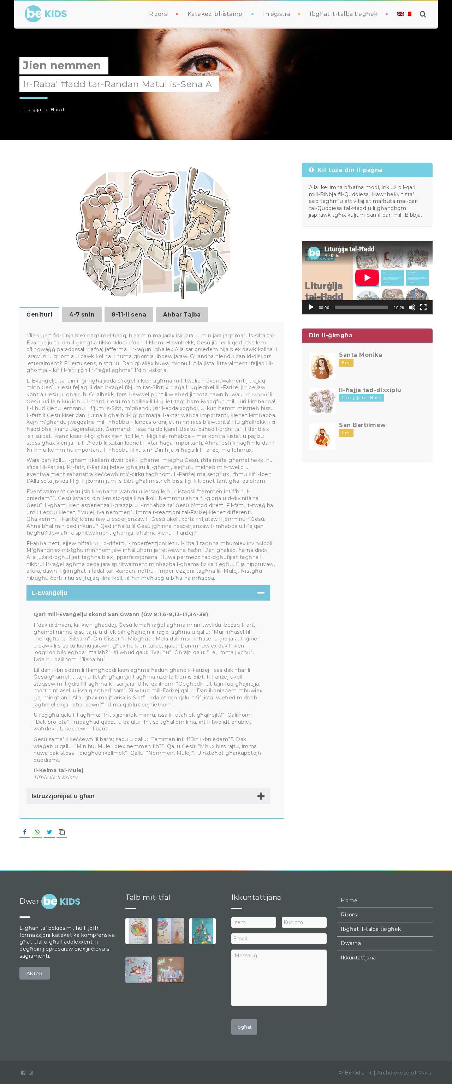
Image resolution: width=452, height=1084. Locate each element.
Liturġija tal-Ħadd (43, 109)
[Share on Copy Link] (61, 832)
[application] (367, 277)
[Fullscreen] (423, 307)
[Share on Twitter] (49, 832)
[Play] (311, 307)
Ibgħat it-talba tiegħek (344, 14)
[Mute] (412, 307)
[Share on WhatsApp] (37, 832)
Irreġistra (276, 14)
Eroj (346, 362)
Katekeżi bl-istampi (216, 14)
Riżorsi (158, 14)
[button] (34, 973)
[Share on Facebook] (24, 832)
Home (349, 900)
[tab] (39, 314)
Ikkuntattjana (358, 957)
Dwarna (351, 943)
